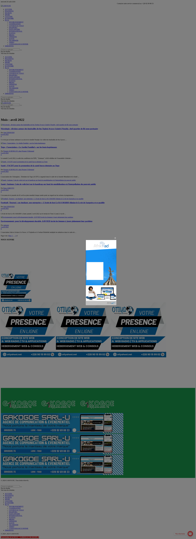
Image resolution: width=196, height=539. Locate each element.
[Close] (115, 238)
